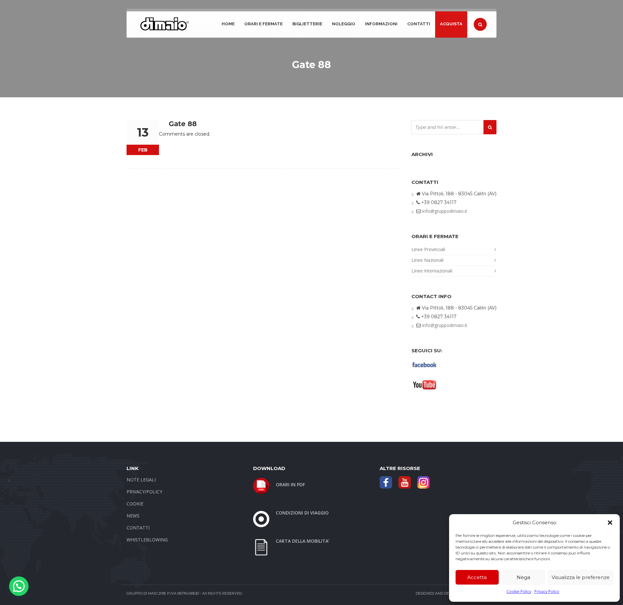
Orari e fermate (263, 23)
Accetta (477, 577)
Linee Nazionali (427, 260)
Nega (523, 577)
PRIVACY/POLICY (144, 492)
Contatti (418, 23)
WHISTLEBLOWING (147, 540)
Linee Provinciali (428, 249)
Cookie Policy (519, 591)
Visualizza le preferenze (581, 577)
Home (228, 23)
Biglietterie (307, 23)
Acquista (451, 23)
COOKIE (135, 504)
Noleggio (343, 23)
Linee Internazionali (431, 271)
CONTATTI (138, 528)
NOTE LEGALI (141, 480)
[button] (610, 522)
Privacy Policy (546, 591)
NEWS (133, 516)
